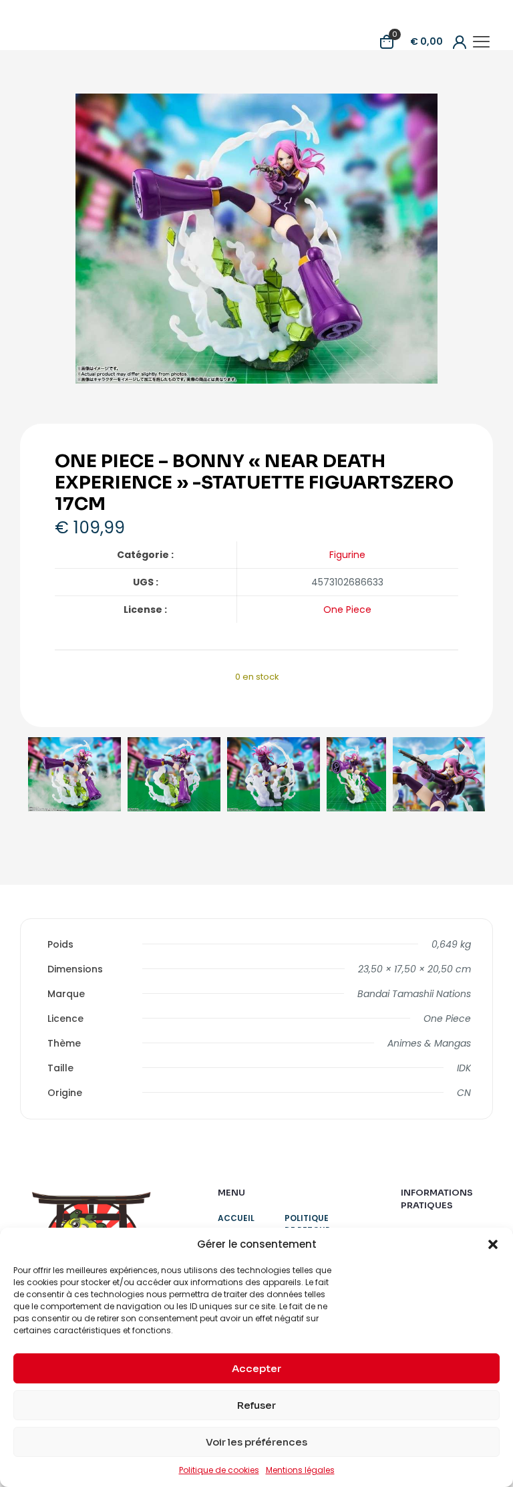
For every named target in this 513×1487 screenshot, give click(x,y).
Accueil (236, 1218)
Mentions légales (300, 1470)
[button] (493, 1244)
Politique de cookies (219, 1470)
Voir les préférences (256, 1442)
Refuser (256, 1405)
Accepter (256, 1368)
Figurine (347, 554)
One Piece (347, 609)
